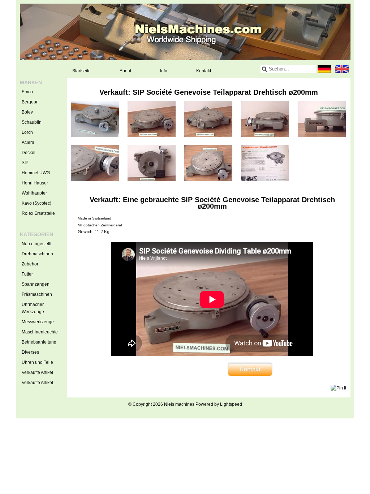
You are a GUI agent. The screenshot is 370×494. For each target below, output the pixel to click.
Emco (27, 91)
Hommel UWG (36, 172)
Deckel (28, 152)
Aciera (28, 142)
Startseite (81, 70)
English (342, 69)
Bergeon (30, 102)
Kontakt (203, 70)
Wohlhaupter (34, 193)
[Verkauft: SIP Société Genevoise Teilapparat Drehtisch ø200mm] (94, 135)
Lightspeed (231, 404)
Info (163, 70)
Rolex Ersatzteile (38, 213)
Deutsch (324, 69)
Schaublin (32, 122)
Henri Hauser (35, 183)
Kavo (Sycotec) (36, 203)
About (125, 70)
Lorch (27, 132)
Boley (27, 112)
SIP (25, 162)
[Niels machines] (185, 32)
